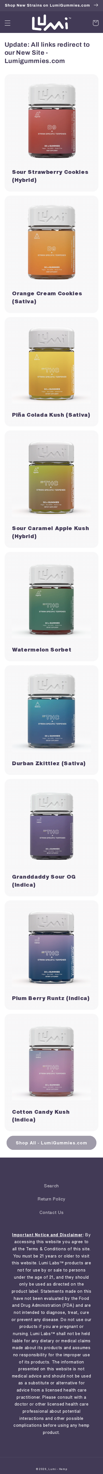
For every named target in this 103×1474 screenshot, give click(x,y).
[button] (7, 22)
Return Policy (51, 1199)
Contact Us (51, 1212)
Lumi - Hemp (57, 1469)
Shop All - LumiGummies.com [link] (51, 1142)
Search (51, 1186)
